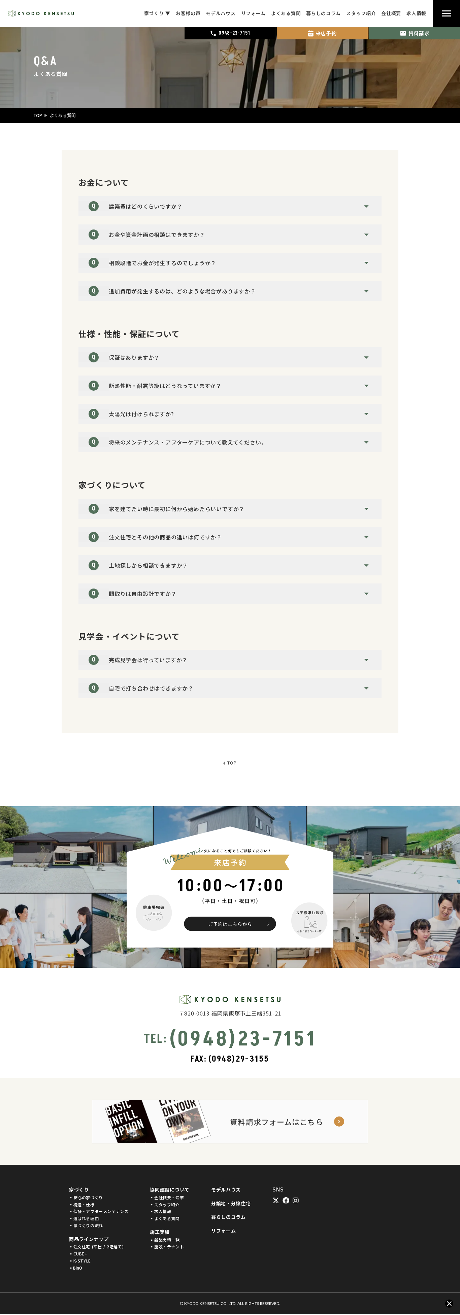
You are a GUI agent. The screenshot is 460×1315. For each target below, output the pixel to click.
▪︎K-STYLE (80, 1261)
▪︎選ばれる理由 (84, 1218)
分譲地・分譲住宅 (231, 1203)
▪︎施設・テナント (167, 1246)
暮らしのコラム (228, 1217)
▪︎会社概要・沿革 (167, 1197)
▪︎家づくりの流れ (86, 1225)
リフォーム (223, 1231)
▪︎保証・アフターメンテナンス (98, 1211)
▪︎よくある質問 (164, 1218)
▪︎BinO (75, 1268)
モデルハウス (226, 1189)
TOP (38, 115)
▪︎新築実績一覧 (164, 1240)
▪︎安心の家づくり (86, 1197)
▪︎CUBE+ (78, 1253)
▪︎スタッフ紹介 (164, 1204)
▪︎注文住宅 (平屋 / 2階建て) (96, 1246)
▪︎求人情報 (160, 1211)
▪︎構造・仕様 (82, 1204)
